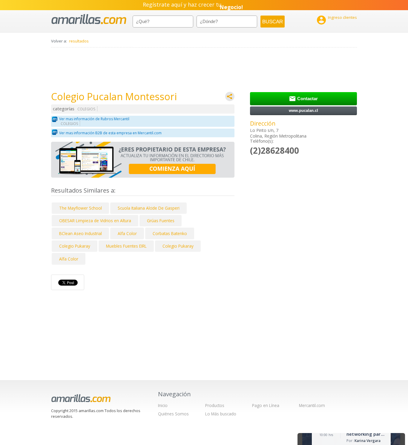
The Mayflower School (80, 208)
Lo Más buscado (220, 414)
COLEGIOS (86, 109)
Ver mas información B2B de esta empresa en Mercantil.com (110, 132)
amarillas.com (89, 19)
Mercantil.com (312, 405)
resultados (79, 41)
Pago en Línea (265, 405)
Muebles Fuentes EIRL (126, 246)
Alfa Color (127, 233)
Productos (214, 405)
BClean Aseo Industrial (80, 233)
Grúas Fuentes (160, 220)
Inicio (163, 405)
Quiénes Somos (173, 414)
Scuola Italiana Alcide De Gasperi (149, 208)
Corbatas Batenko (170, 233)
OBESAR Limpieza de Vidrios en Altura (95, 220)
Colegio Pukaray (74, 246)
